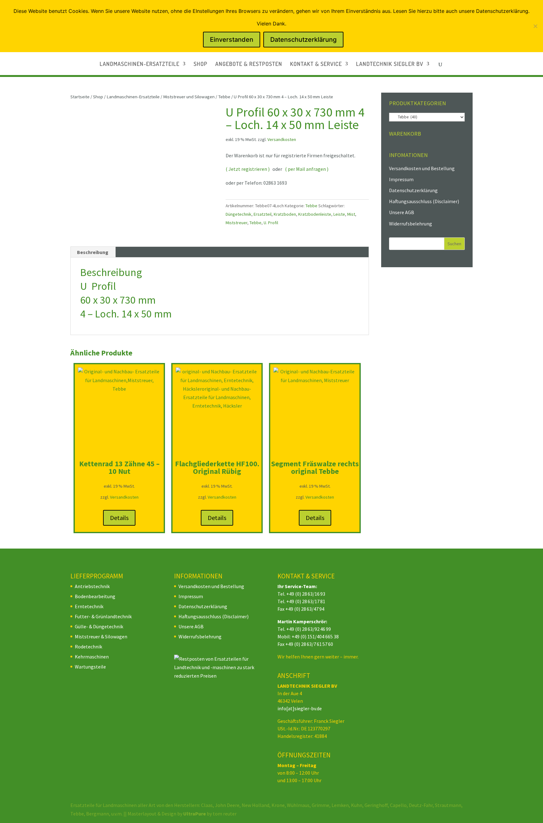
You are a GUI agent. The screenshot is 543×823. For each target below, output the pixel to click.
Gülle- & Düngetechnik (99, 626)
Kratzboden (285, 214)
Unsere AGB (401, 212)
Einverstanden (231, 39)
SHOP (200, 64)
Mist (351, 214)
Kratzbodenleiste (314, 214)
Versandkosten (281, 139)
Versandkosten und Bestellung (422, 168)
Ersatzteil (263, 214)
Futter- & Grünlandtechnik (103, 616)
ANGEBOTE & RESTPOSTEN (248, 64)
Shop (98, 97)
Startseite (80, 97)
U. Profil (271, 222)
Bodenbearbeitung (95, 596)
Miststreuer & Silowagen (101, 636)
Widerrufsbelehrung (410, 223)
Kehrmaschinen (92, 656)
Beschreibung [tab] (92, 252)
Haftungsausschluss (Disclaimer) (424, 201)
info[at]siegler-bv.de (299, 708)
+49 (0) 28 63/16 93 (305, 594)
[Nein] (535, 26)
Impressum (401, 179)
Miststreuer (236, 222)
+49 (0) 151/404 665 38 (315, 636)
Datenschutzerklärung (413, 190)
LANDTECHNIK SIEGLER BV (389, 64)
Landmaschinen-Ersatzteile (133, 97)
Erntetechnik (89, 606)
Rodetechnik (88, 646)
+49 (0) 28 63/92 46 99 (308, 629)
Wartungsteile (90, 666)
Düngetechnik (238, 214)
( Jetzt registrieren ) (248, 169)
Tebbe (224, 97)
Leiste (339, 214)
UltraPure (195, 813)
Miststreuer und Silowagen (189, 97)
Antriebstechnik (92, 586)
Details (119, 518)
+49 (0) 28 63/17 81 (305, 601)
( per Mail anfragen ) (306, 169)
